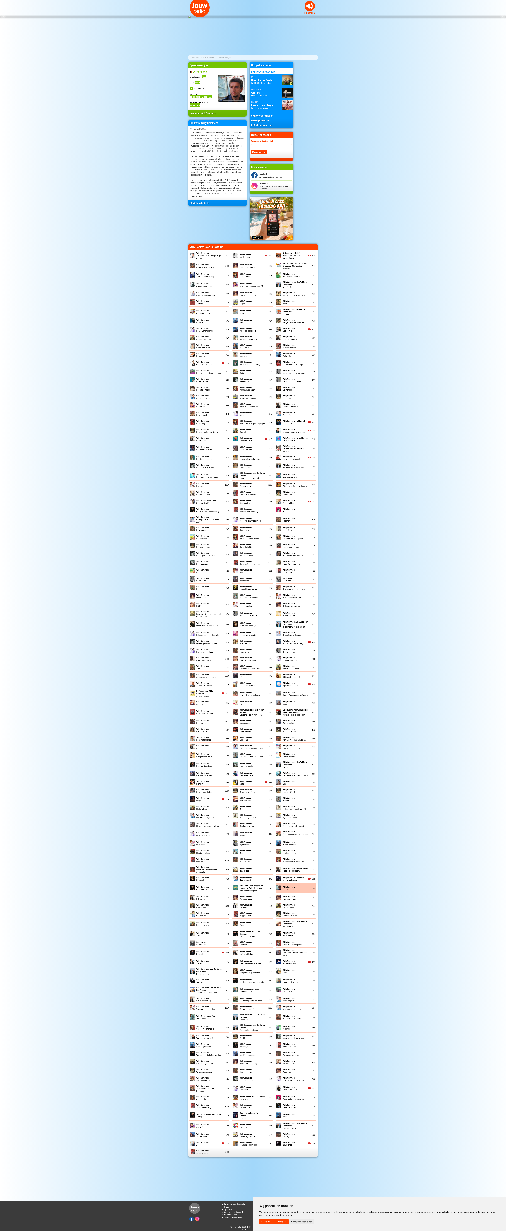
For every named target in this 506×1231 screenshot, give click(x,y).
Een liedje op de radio (205, 457)
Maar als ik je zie (289, 790)
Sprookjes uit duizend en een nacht (295, 952)
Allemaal (295, 266)
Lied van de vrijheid (204, 764)
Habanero (289, 519)
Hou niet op (246, 579)
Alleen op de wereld (248, 265)
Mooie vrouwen (246, 860)
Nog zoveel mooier (294, 878)
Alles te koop (246, 275)
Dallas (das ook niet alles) (250, 363)
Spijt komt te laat (246, 952)
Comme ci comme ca (204, 363)
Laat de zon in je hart (291, 746)
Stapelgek (202, 961)
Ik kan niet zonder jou (248, 624)
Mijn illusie (246, 833)
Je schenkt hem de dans (206, 675)
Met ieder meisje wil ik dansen (208, 816)
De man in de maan (247, 388)
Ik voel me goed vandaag (293, 642)
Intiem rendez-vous (248, 658)
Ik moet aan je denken (292, 633)
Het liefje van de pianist (206, 554)
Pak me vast (202, 897)
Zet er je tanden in (252, 1097)
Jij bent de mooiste (248, 684)
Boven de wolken (290, 337)
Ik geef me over (289, 613)
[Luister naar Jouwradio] (309, 13)
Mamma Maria (246, 799)
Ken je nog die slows (204, 712)
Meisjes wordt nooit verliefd (294, 807)
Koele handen (246, 729)
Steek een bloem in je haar (250, 961)
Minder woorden (289, 843)
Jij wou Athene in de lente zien (295, 693)
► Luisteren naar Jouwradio (233, 1204)
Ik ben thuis (202, 596)
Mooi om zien (202, 860)
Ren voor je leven (290, 914)
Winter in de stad (247, 1070)
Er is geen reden (203, 493)
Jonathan (202, 702)
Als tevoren (202, 302)
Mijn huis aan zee (203, 833)
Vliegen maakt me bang (205, 1027)
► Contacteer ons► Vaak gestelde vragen (231, 1215)
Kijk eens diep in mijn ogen (295, 712)
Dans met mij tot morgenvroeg (208, 371)
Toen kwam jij (202, 980)
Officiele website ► (200, 202)
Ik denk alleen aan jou (291, 604)
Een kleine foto (246, 448)
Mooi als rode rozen (291, 851)
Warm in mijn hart (290, 1045)
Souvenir (246, 943)
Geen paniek (246, 501)
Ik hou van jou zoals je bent (207, 624)
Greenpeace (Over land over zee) (207, 519)
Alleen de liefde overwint (206, 265)
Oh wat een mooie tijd (205, 888)
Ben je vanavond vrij (204, 329)
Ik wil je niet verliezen (205, 650)
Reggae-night (246, 914)
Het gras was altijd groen (293, 537)
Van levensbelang (203, 999)
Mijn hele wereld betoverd (293, 824)
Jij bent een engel (290, 684)
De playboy (289, 396)
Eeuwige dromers (290, 475)
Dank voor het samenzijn (293, 363)
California (289, 354)
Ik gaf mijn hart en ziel (248, 613)
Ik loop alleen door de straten (208, 633)
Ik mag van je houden (248, 633)
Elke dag (202, 484)
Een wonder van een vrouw (207, 475)
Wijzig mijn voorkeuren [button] (301, 1222)
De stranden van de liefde (250, 405)
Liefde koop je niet (204, 773)
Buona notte (202, 354)
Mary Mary (246, 807)
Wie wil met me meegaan (250, 1062)
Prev (3, 17)
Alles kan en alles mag (205, 275)
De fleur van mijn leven (292, 380)
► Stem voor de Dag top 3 (232, 1212)
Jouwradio (195, 57)
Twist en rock (289, 990)
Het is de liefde (246, 545)
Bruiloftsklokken (289, 346)
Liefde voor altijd (246, 773)
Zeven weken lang (203, 1106)
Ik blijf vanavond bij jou (292, 596)
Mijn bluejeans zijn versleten (207, 824)
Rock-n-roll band (203, 923)
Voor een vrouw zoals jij (205, 1036)
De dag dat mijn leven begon (294, 371)
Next (502, 17)
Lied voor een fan (247, 764)
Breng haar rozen (203, 346)
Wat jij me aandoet (247, 1053)
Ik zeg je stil (246, 650)
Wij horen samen (289, 1062)
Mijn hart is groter (247, 824)
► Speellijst (226, 1209)
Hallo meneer (202, 528)
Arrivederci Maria (203, 311)
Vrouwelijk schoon (203, 1045)
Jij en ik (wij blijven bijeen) (250, 693)
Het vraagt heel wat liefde (250, 562)
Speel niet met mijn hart (292, 943)
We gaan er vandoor (291, 1053)
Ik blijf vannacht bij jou (205, 604)
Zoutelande (289, 1143)
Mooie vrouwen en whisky (293, 860)
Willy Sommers (209, 57)
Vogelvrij (289, 1027)
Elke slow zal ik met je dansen (295, 484)
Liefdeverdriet (202, 782)
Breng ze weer (246, 346)
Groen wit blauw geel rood (250, 519)
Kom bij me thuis (290, 729)
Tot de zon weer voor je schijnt (252, 980)
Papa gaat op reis (247, 897)
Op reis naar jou (289, 888)
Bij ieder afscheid (203, 337)
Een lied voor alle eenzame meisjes (294, 448)
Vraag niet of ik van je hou (293, 1036)
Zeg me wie (202, 1097)
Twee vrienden (250, 990)
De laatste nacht (203, 388)
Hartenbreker (246, 528)
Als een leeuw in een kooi (206, 284)
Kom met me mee (203, 738)
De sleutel (202, 405)
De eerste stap (246, 380)
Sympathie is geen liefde (250, 971)
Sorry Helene (289, 933)
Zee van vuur (246, 1088)
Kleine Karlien (289, 721)
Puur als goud (289, 905)
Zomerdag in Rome (247, 1135)
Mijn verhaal (246, 843)
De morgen (289, 388)
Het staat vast (202, 562)
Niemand (202, 878)
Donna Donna (246, 430)
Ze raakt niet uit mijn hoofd (294, 1078)
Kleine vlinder (202, 729)
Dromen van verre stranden (294, 430)
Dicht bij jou (289, 413)
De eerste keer (202, 380)
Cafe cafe (246, 354)
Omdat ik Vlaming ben (251, 888)
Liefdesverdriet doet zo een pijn (296, 773)
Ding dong (202, 422)
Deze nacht (246, 413)
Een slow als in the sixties (293, 466)
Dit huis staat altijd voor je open (252, 422)
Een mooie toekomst (291, 457)
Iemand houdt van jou (248, 587)
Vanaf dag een (289, 999)
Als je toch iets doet (248, 293)
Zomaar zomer (202, 1135)
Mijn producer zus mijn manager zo (296, 834)
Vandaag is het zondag (205, 1007)
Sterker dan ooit (289, 961)
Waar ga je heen (246, 1045)
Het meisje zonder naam (249, 554)
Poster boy (246, 905)
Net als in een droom (296, 869)
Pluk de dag (202, 905)
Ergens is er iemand (248, 493)
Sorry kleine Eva (202, 943)
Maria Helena (202, 807)
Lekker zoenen (289, 755)
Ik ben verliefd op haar (249, 596)
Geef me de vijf (206, 501)
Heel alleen (289, 528)
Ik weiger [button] (282, 1222)
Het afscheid (202, 537)
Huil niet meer (288, 579)
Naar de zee (246, 869)
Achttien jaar (246, 255)
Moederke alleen (203, 851)
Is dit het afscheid (290, 658)
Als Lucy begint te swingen (294, 293)
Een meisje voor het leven (250, 457)
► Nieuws (225, 1206)
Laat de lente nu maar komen (251, 746)
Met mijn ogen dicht (248, 816)
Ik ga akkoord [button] (267, 1222)
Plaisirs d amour (289, 897)
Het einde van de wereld (249, 537)
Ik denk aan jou (246, 604)
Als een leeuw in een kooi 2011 (252, 284)
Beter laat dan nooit (248, 329)
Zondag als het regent (248, 1143)
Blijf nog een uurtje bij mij (250, 337)
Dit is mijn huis (294, 422)
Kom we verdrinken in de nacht (295, 738)
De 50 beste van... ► (261, 125)
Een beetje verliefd (204, 448)
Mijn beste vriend (290, 816)
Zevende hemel (289, 1106)
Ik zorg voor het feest (291, 650)
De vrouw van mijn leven (293, 405)
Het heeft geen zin (203, 545)
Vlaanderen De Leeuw (292, 1017)
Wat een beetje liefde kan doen (209, 1053)
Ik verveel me (246, 642)
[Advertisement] (307, 101)
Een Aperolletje (246, 438)
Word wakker (289, 1070)
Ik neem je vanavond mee (206, 642)
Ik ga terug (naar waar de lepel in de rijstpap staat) (209, 614)
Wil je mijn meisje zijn (205, 1070)
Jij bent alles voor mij (291, 675)
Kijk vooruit (202, 721)
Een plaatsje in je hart (205, 466)
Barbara (202, 321)
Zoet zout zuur (246, 1125)
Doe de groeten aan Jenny (207, 430)
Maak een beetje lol (247, 790)
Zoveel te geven (203, 1151)
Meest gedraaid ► (260, 120)
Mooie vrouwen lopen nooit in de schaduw (208, 869)
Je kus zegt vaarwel (291, 667)
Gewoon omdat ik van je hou (251, 510)
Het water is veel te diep (293, 562)
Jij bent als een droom (205, 684)
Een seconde (246, 466)
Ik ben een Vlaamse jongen (294, 587)
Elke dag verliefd (246, 484)
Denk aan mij (202, 413)
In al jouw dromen (203, 658)
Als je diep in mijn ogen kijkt (207, 293)
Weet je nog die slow (204, 1062)
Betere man (289, 329)
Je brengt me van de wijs (250, 667)
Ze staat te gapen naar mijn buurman (207, 1088)
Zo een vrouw (289, 1115)
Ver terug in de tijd (247, 1007)
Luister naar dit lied (204, 790)
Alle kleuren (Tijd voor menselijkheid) (291, 255)
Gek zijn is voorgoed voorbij (207, 510)
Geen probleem (289, 501)
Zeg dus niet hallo (290, 1088)
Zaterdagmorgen (203, 1078)
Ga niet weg (289, 493)
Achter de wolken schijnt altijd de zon (208, 255)
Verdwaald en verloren (292, 1007)
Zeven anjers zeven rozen (293, 1097)
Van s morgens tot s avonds (251, 999)
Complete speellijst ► (262, 115)
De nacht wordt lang (248, 396)
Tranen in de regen (290, 980)
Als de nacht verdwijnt (292, 275)
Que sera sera (202, 914)
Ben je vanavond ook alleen (294, 321)
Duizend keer (202, 438)
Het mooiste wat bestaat (293, 554)
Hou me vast (202, 579)
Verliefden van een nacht (206, 1017)
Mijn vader (202, 843)
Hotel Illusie (289, 570)
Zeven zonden (246, 1106)
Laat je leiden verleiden (206, 755)
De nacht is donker (204, 396)
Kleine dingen (246, 721)
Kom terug (246, 738)
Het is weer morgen (291, 545)
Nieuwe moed (246, 878)
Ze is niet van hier (247, 1078)
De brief (246, 371)
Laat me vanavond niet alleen (251, 755)
